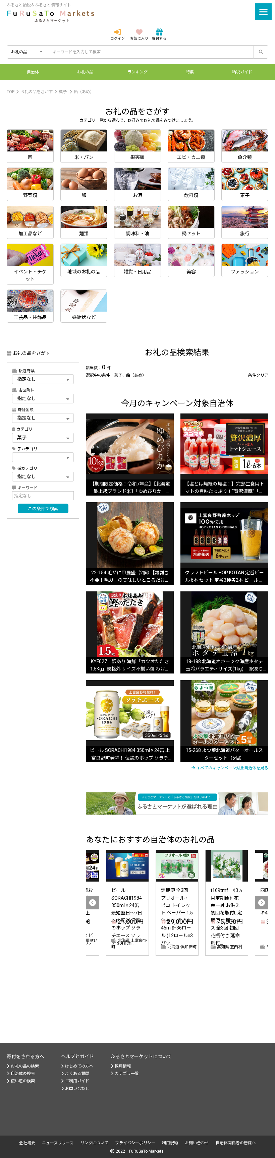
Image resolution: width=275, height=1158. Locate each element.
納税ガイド (242, 72)
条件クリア (258, 375)
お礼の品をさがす (36, 91)
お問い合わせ (77, 1088)
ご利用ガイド (77, 1081)
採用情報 (123, 1066)
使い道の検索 (23, 1081)
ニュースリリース (57, 1143)
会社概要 (27, 1143)
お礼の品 (85, 72)
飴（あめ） (84, 91)
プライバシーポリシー (135, 1143)
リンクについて (94, 1143)
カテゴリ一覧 (127, 1073)
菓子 (63, 91)
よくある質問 (77, 1073)
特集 (190, 72)
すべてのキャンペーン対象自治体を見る (232, 768)
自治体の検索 (23, 1073)
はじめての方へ (79, 1066)
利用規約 (170, 1143)
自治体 (33, 72)
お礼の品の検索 (25, 1066)
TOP (10, 91)
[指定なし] (43, 398)
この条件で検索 (43, 508)
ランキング (137, 72)
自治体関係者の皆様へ (236, 1143)
